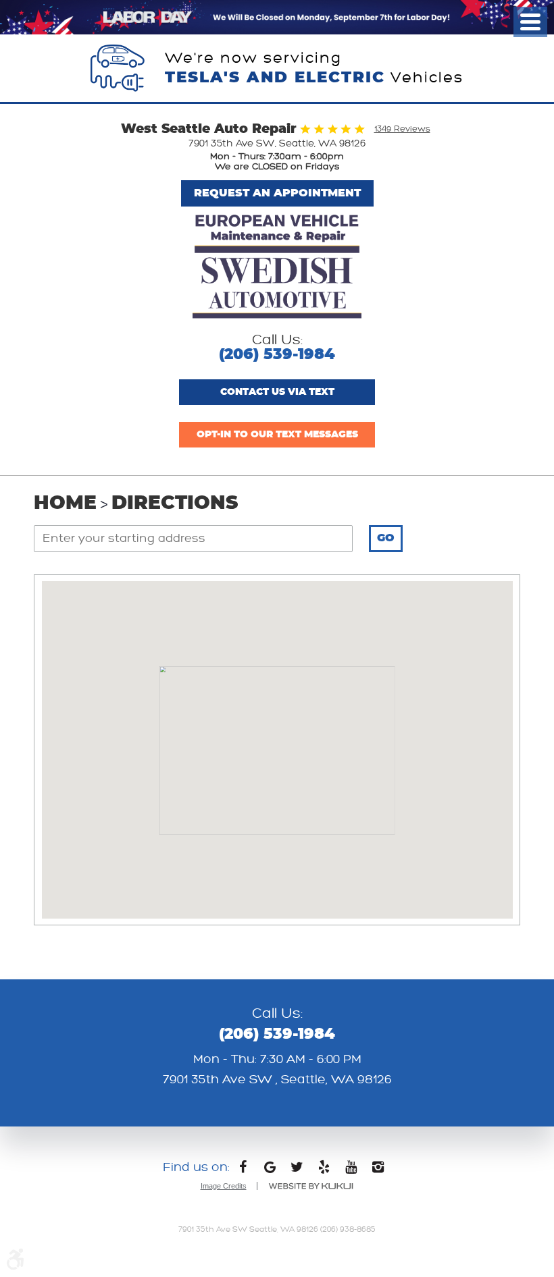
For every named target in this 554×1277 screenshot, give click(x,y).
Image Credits (224, 1186)
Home (65, 503)
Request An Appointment (277, 193)
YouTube (351, 1170)
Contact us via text (277, 392)
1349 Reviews (402, 129)
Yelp (324, 1170)
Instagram (378, 1170)
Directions (174, 503)
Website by (311, 1186)
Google (270, 1170)
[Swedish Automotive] (277, 267)
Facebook (243, 1170)
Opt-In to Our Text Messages (277, 434)
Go (386, 538)
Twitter (297, 1170)
